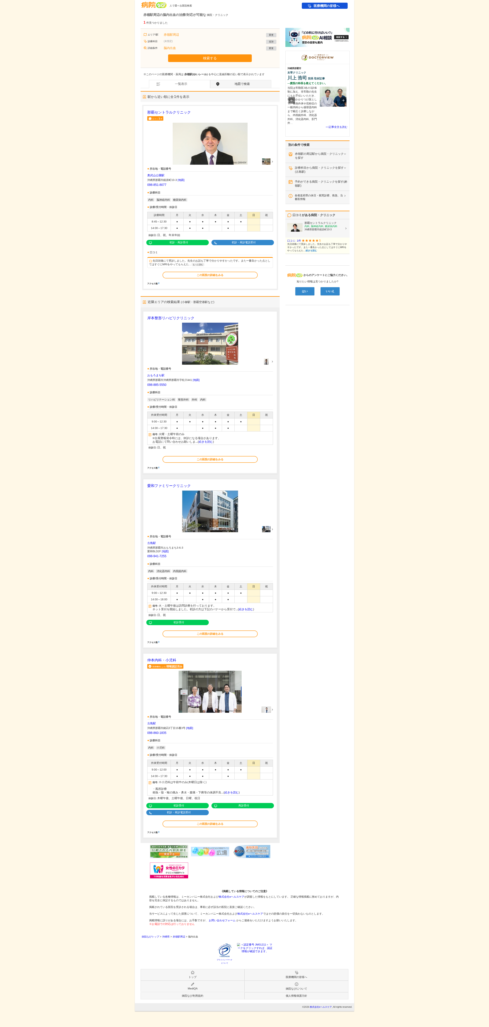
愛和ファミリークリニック (169, 486)
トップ (193, 977)
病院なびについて (296, 988)
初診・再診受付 (178, 242)
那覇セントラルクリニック (169, 112)
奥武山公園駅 (155, 175)
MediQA (193, 988)
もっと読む (198, 264)
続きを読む (206, 441)
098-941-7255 (156, 556)
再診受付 (243, 805)
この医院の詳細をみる (210, 274)
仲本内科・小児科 (161, 660)
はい (305, 291)
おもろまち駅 (155, 375)
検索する (210, 58)
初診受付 (178, 622)
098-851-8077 (156, 184)
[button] (291, 100)
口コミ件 (157, 118)
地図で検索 (242, 83)
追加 (271, 41)
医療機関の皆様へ (327, 6)
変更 (271, 35)
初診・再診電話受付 (244, 242)
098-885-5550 (156, 384)
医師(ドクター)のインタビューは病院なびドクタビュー (349, 52)
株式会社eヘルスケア (231, 896)
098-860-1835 (156, 732)
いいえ (330, 291)
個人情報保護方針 (296, 995)
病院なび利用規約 (192, 995)
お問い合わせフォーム (222, 920)
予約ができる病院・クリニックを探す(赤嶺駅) (321, 183)
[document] (210, 197)
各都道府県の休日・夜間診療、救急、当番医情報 (319, 197)
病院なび (154, 3)
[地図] (181, 179)
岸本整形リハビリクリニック (170, 318)
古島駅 (151, 543)
